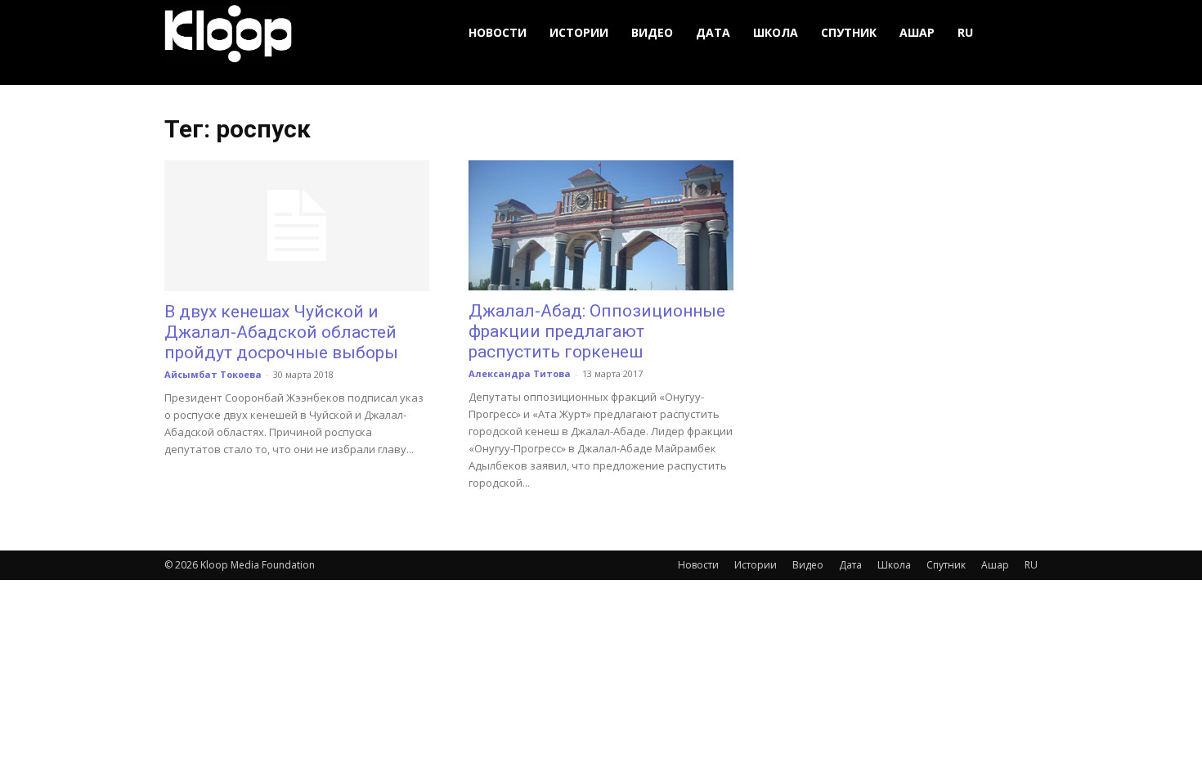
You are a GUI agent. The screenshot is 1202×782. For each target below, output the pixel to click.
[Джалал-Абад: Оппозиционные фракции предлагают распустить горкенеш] (601, 225)
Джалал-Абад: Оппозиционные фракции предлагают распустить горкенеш (597, 331)
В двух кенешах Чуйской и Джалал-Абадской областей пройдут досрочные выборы (281, 332)
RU (965, 32)
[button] (1018, 33)
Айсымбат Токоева (213, 374)
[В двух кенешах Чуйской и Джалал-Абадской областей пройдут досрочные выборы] (296, 225)
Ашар (917, 32)
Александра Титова (520, 373)
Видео (652, 32)
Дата (713, 32)
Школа (775, 32)
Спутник (849, 32)
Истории (578, 32)
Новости (498, 32)
